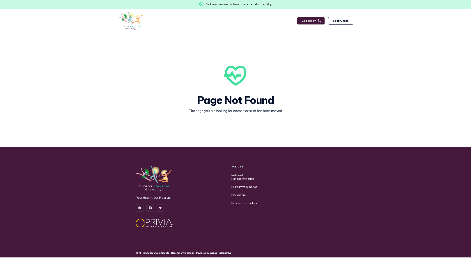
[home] (130, 21)
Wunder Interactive (220, 253)
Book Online (341, 20)
